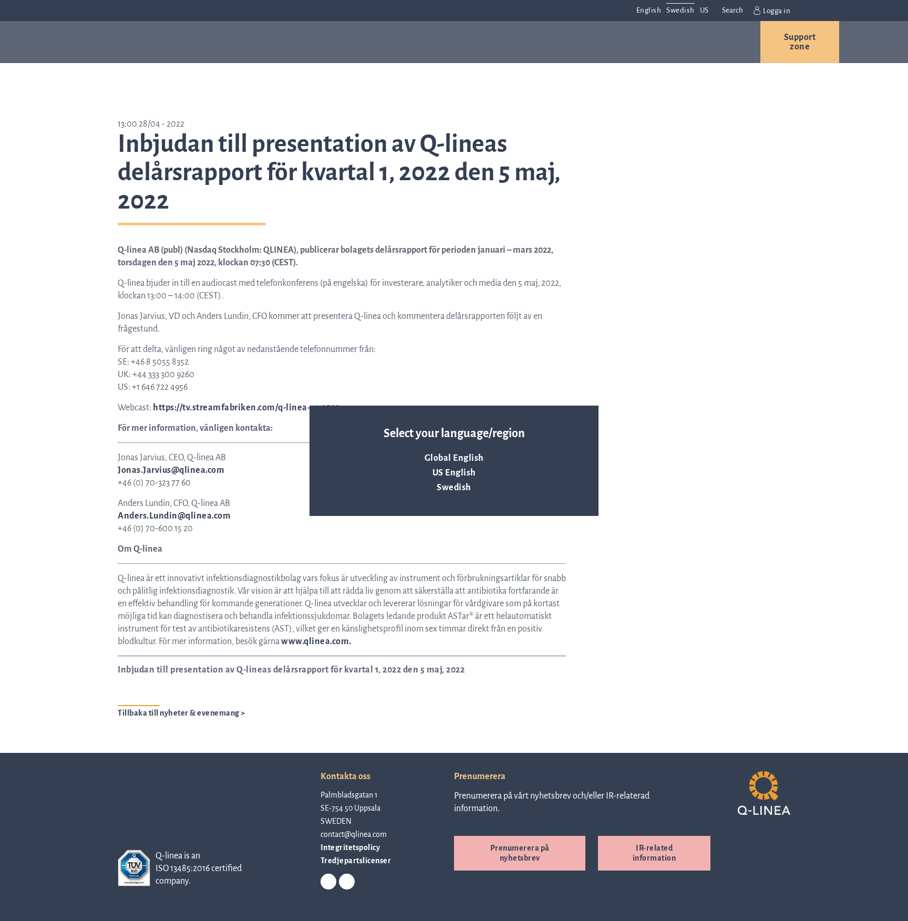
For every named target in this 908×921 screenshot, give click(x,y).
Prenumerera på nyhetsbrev (520, 853)
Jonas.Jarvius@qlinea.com (171, 470)
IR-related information (654, 853)
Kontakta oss (706, 42)
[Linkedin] (328, 882)
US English (454, 473)
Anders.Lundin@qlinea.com (174, 516)
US (704, 10)
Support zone (800, 42)
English (649, 10)
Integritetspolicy (350, 847)
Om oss (467, 42)
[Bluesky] (346, 882)
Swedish (454, 487)
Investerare (613, 42)
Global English (454, 458)
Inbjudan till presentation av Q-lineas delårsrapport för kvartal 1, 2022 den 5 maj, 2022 (291, 670)
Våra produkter (214, 42)
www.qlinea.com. (316, 641)
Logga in (776, 11)
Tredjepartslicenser (356, 860)
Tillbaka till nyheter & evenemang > (181, 713)
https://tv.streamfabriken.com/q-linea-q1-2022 (246, 407)
